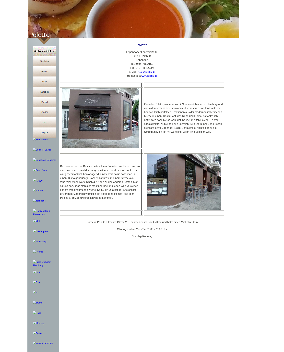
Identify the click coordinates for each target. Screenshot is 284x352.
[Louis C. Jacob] (42, 149)
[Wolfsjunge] (40, 241)
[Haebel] (38, 190)
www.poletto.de (149, 76)
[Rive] (36, 282)
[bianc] (44, 82)
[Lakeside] (44, 92)
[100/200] (44, 112)
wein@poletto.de (146, 72)
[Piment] (44, 102)
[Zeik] (44, 122)
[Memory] (38, 323)
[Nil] (35, 292)
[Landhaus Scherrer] (44, 160)
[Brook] (37, 333)
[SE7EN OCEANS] (43, 343)
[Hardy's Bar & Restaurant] (44, 212)
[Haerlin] (44, 71)
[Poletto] (38, 251)
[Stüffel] (37, 302)
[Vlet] (36, 221)
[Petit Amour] (40, 139)
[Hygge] (38, 180)
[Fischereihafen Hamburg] (44, 263)
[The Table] (44, 61)
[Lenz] (37, 272)
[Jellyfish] (44, 133)
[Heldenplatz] (40, 231)
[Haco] (37, 313)
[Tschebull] (39, 200)
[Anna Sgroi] (40, 170)
